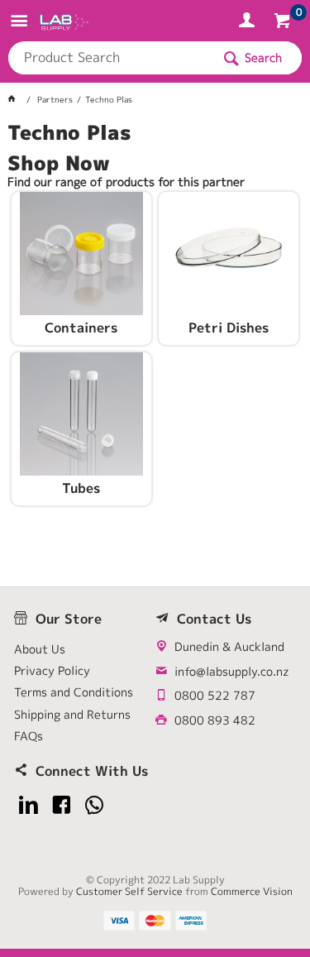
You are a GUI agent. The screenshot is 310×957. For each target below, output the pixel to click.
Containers (81, 328)
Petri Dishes (228, 328)
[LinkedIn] (28, 805)
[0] (284, 23)
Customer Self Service (129, 891)
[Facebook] (61, 805)
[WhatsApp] (94, 805)
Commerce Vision (252, 891)
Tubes (81, 489)
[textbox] (109, 57)
